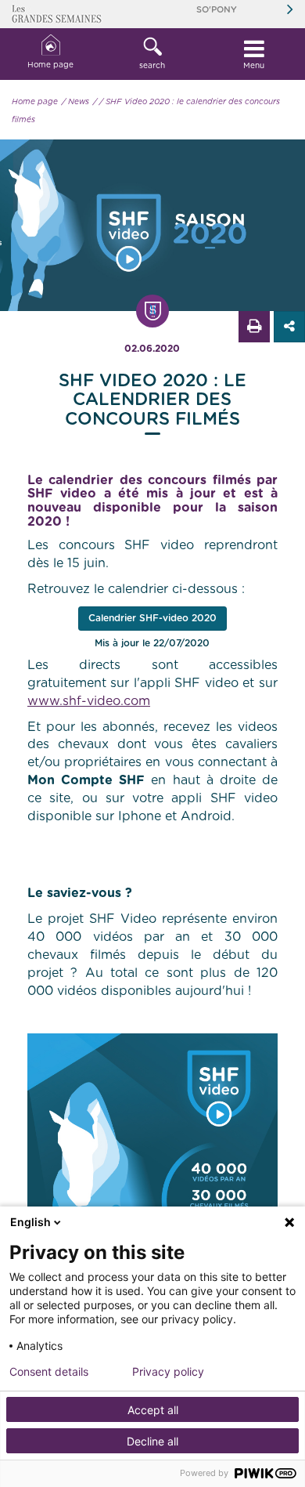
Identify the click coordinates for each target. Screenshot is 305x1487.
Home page (50, 65)
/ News (75, 102)
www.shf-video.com (88, 701)
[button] (152, 54)
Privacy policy (168, 1372)
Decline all (152, 1441)
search (152, 66)
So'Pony (216, 9)
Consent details (48, 1372)
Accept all (152, 1409)
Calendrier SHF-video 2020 (152, 618)
